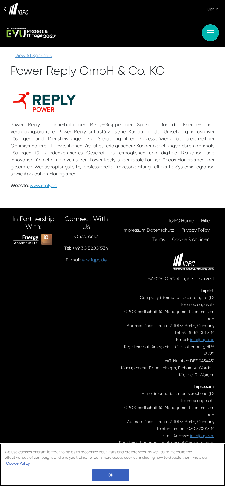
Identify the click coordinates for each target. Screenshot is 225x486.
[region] (112, 464)
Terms (158, 239)
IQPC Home (181, 220)
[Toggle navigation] (210, 32)
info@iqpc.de (202, 339)
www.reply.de (43, 185)
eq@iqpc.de (94, 260)
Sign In (212, 9)
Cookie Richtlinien (191, 239)
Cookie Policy (18, 463)
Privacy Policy (195, 230)
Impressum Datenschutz (148, 230)
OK (110, 475)
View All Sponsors (33, 55)
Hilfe (205, 220)
